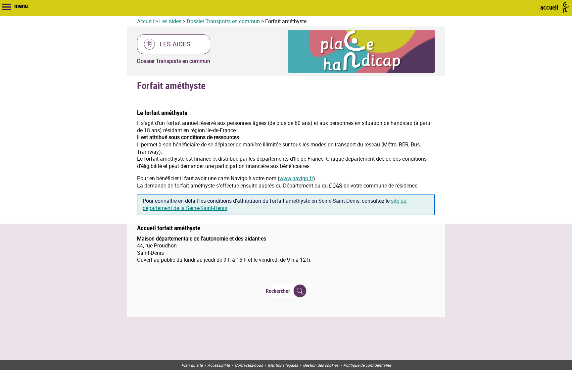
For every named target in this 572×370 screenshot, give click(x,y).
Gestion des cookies (320, 365)
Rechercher (279, 290)
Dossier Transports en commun (223, 21)
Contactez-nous (249, 365)
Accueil (145, 21)
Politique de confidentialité (367, 365)
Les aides (170, 21)
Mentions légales (283, 365)
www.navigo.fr (296, 178)
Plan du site (192, 365)
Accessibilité (219, 365)
